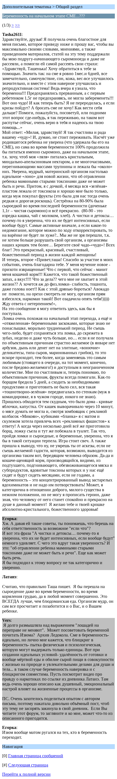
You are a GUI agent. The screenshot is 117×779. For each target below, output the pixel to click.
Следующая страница (28, 765)
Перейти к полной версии (26, 774)
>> (17, 25)
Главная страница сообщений (35, 755)
